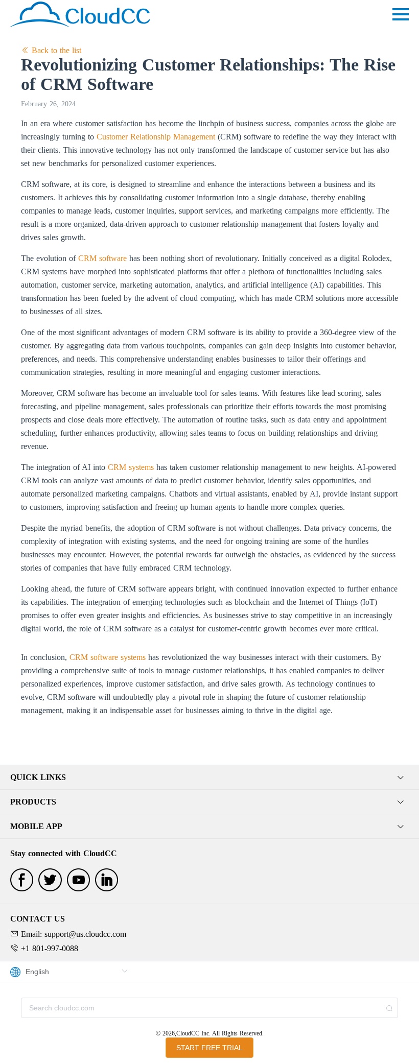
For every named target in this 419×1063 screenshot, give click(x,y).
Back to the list (55, 50)
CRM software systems (107, 657)
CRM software (102, 258)
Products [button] (33, 801)
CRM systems (131, 467)
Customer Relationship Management (156, 136)
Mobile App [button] (36, 826)
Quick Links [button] (38, 777)
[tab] (209, 777)
